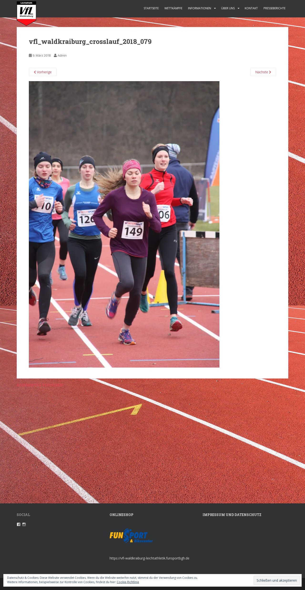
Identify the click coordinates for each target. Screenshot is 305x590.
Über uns (228, 8)
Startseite (151, 8)
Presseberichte (274, 8)
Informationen (199, 8)
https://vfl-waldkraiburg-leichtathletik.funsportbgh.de (149, 558)
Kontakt (251, 8)
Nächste (262, 72)
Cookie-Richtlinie (128, 582)
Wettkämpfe (173, 8)
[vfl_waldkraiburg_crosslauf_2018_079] (124, 224)
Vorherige (44, 72)
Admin (62, 55)
